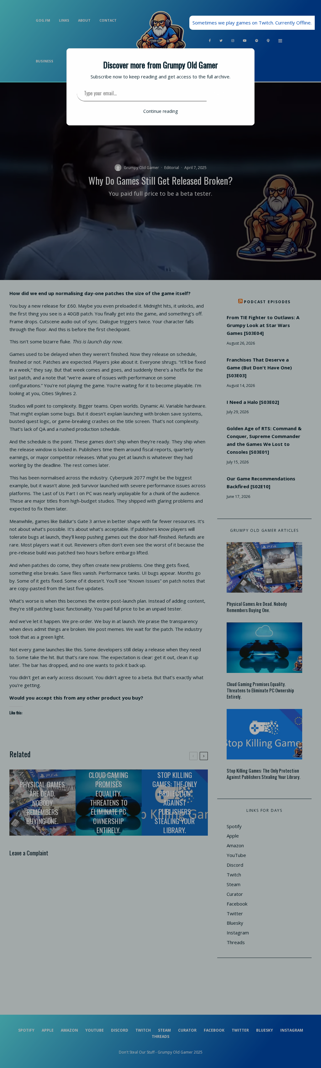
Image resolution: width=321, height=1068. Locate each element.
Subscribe (225, 93)
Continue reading (160, 111)
